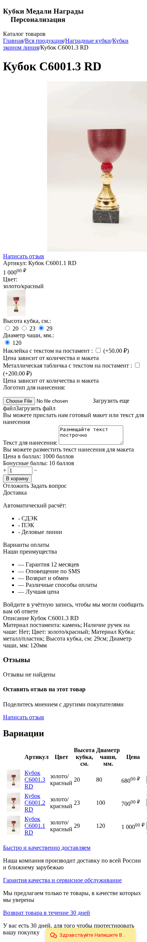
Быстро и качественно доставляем (46, 847)
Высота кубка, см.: (27, 321)
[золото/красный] (16, 314)
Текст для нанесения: (31, 442)
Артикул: (15, 263)
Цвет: (10, 279)
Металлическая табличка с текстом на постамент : (68, 365)
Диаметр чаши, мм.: (28, 335)
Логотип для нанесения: (34, 387)
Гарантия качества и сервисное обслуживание (62, 880)
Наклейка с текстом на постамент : (48, 351)
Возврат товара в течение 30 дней (46, 912)
